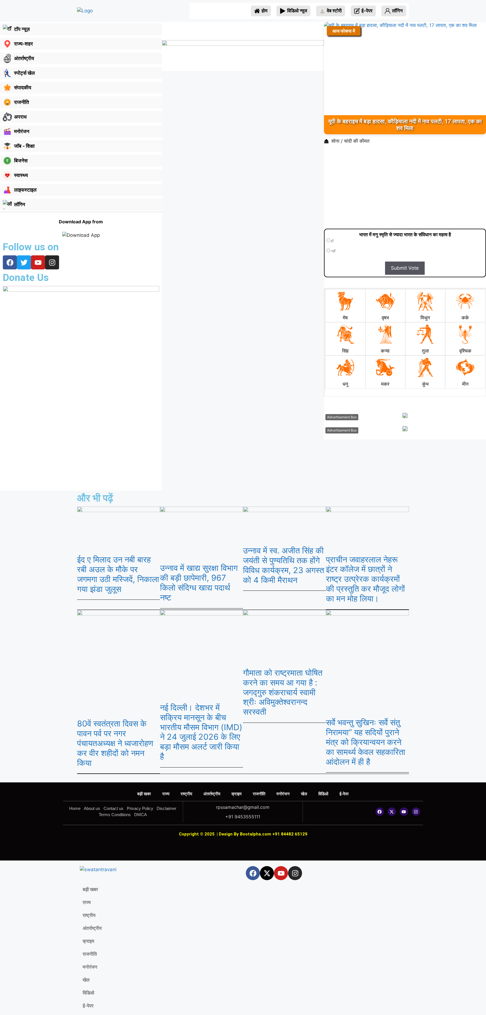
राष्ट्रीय (186, 793)
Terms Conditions (115, 814)
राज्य (165, 793)
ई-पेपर (344, 793)
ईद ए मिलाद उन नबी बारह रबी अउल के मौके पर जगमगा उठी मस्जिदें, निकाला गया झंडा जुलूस (118, 574)
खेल (304, 793)
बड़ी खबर (144, 793)
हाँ (332, 241)
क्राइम (236, 793)
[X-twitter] (392, 811)
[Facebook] (379, 811)
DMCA (140, 814)
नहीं (333, 251)
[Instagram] (416, 811)
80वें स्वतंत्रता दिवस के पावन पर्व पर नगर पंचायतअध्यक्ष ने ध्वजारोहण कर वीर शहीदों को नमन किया (115, 743)
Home (74, 808)
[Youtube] (404, 811)
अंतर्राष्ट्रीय (211, 793)
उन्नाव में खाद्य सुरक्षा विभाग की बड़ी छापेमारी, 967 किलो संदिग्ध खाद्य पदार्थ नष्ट (199, 582)
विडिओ (323, 793)
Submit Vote (405, 268)
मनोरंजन (283, 793)
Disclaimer (166, 808)
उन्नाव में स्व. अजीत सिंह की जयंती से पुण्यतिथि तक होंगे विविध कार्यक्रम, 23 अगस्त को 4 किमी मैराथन (283, 565)
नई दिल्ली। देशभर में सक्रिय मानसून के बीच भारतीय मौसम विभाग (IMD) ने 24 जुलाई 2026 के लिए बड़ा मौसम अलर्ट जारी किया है (201, 732)
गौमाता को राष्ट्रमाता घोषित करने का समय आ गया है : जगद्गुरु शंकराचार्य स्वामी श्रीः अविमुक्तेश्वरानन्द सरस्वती (282, 692)
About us (92, 808)
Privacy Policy (140, 808)
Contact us (113, 808)
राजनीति (259, 793)
